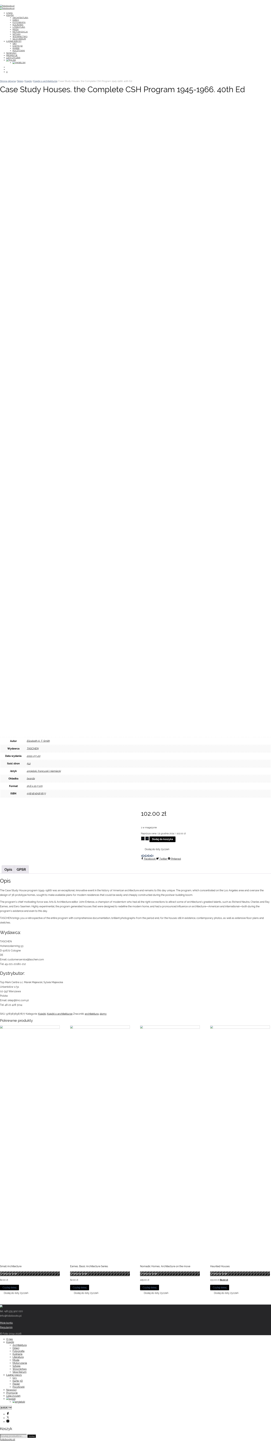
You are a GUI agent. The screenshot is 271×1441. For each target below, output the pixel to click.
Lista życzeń (13, 58)
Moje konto (6, 1322)
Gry (15, 43)
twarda (31, 778)
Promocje (11, 55)
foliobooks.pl (7, 1439)
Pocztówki (19, 50)
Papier (16, 48)
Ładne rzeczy (13, 41)
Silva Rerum (19, 39)
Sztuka (17, 34)
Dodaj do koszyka (162, 839)
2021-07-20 (33, 755)
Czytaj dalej (9, 1287)
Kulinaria (18, 25)
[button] (155, 849)
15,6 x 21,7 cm (35, 785)
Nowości (11, 53)
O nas (9, 13)
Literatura (19, 27)
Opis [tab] (8, 869)
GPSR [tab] (21, 869)
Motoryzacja (20, 32)
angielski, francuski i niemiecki (44, 771)
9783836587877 (36, 793)
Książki (10, 15)
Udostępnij (147, 855)
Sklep (20, 81)
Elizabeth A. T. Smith (38, 740)
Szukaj (32, 1436)
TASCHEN (32, 748)
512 (29, 763)
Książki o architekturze (45, 81)
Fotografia (19, 22)
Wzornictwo (20, 36)
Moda (16, 29)
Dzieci (16, 20)
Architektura (20, 17)
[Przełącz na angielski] (19, 62)
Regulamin (6, 1327)
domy (103, 1013)
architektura (92, 1013)
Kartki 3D (18, 46)
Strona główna (8, 81)
